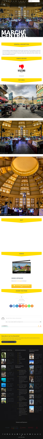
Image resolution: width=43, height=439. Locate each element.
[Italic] (8, 322)
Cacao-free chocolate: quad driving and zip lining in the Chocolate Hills (10, 400)
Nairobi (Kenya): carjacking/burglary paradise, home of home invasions (23, 398)
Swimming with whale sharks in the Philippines (10, 380)
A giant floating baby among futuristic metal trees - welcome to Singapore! (10, 368)
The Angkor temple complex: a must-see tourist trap (10, 395)
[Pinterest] (20, 306)
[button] (21, 286)
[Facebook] (11, 306)
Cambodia (15, 27)
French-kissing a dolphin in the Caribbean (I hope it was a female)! (38, 386)
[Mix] (26, 306)
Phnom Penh (21, 27)
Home (3, 27)
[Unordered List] (14, 322)
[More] (32, 306)
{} (20, 321)
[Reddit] (23, 306)
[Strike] (11, 322)
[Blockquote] (16, 322)
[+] (22, 321)
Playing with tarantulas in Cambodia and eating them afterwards (10, 361)
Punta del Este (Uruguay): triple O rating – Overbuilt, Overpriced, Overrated (23, 386)
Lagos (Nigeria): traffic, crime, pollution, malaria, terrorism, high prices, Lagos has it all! (23, 372)
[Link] (19, 322)
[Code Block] (17, 322)
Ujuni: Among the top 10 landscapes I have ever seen (38, 362)
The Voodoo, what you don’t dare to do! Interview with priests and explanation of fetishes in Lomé (38, 379)
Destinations (9, 27)
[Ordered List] (13, 322)
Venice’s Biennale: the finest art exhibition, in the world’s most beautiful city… (38, 356)
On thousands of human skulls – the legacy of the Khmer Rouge (10, 374)
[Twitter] (14, 306)
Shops (27, 27)
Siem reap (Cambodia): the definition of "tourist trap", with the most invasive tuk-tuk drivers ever (23, 404)
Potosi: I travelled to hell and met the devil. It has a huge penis (38, 396)
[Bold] (6, 322)
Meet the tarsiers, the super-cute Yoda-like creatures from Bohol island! (10, 355)
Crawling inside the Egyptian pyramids (38, 391)
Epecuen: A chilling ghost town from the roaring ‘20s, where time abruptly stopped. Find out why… (38, 409)
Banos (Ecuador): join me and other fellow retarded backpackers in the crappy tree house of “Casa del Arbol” (23, 392)
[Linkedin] (17, 306)
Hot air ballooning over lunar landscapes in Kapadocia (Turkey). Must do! (38, 402)
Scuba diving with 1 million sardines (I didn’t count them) (10, 385)
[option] (9, 428)
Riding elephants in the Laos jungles (10, 390)
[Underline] (9, 322)
